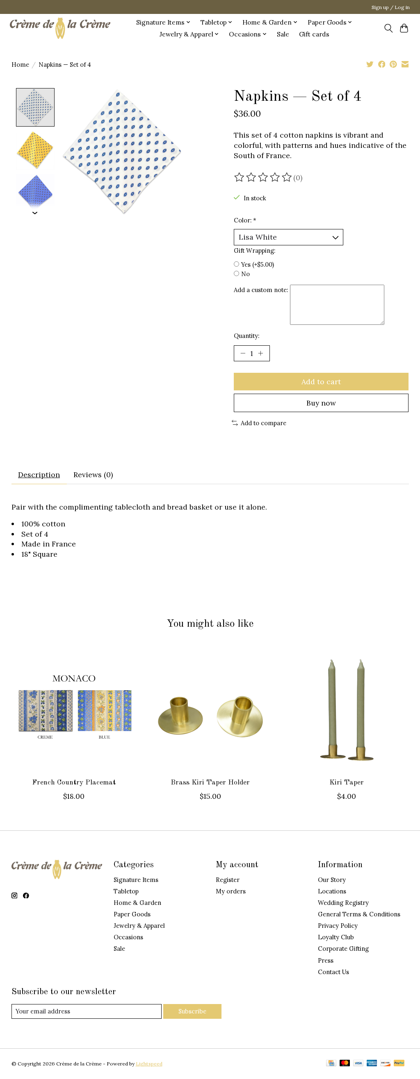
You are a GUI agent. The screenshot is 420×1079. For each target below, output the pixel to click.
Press (325, 960)
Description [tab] (39, 474)
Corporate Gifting (343, 948)
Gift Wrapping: (254, 250)
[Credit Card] (331, 1064)
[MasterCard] (345, 1064)
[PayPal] (399, 1064)
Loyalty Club (336, 937)
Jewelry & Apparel (139, 925)
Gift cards (314, 34)
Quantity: (246, 336)
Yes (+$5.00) (257, 264)
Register (228, 880)
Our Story (332, 880)
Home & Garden (137, 903)
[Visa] (358, 1064)
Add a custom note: (261, 290)
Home (20, 64)
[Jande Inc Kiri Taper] (346, 709)
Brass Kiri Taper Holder (210, 782)
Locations (332, 891)
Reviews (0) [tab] (93, 474)
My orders (231, 891)
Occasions (128, 937)
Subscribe (192, 1011)
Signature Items (136, 880)
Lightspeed (149, 1064)
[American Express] (372, 1064)
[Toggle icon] (388, 28)
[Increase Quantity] (260, 353)
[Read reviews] (264, 177)
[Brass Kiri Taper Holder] (210, 709)
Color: (245, 220)
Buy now (321, 403)
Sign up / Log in (391, 7)
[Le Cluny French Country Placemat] (74, 709)
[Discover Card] (385, 1064)
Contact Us (333, 972)
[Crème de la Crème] (60, 28)
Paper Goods (132, 914)
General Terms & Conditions (359, 914)
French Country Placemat (74, 782)
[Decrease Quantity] (243, 353)
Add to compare (263, 423)
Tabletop (126, 891)
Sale (283, 34)
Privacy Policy (338, 925)
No (245, 274)
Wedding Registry (343, 903)
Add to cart (321, 381)
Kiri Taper (346, 782)
